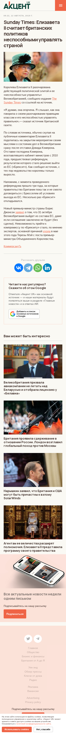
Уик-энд (33, 667)
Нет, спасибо (43, 729)
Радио (33, 679)
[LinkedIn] (47, 267)
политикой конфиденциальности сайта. (34, 724)
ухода (46, 231)
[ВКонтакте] (18, 267)
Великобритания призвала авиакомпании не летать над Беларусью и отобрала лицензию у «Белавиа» (30, 387)
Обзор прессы (33, 671)
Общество (33, 652)
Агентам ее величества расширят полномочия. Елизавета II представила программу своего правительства (33, 547)
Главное (33, 648)
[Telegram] (28, 267)
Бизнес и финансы (33, 656)
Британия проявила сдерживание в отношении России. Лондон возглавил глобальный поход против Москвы (33, 442)
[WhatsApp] (37, 267)
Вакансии (33, 691)
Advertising (33, 697)
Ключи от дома (33, 675)
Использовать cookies (17, 729)
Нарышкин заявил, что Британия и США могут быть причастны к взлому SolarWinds (33, 494)
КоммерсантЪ (12, 246)
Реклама (33, 686)
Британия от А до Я (33, 660)
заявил (19, 212)
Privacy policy (33, 702)
